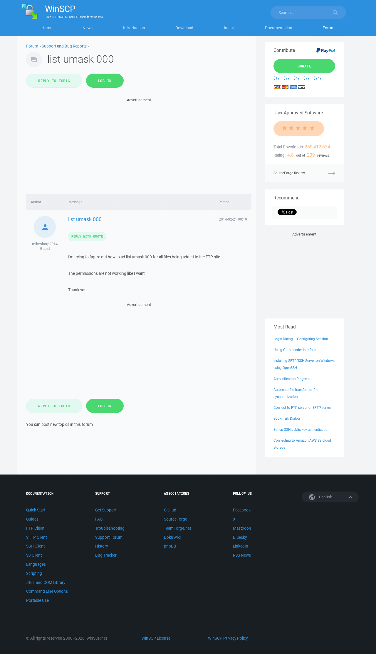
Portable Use (37, 600)
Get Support (105, 510)
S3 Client (34, 555)
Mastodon (242, 528)
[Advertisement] (138, 144)
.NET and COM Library (45, 582)
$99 (306, 78)
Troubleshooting (110, 528)
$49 (296, 78)
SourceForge (175, 519)
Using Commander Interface (294, 350)
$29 (286, 78)
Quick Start (35, 510)
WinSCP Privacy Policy (228, 638)
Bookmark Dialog (286, 418)
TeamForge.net (177, 528)
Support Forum (108, 537)
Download (184, 28)
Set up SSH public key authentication (301, 429)
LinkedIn (240, 546)
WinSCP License (156, 638)
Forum (329, 28)
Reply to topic (54, 80)
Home (46, 28)
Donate (304, 66)
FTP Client (35, 528)
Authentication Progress (291, 379)
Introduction (134, 28)
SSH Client (35, 546)
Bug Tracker (106, 555)
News (88, 28)
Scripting (34, 573)
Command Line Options (47, 591)
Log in (105, 80)
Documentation (278, 28)
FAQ (99, 519)
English (325, 496)
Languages (36, 564)
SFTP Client (36, 537)
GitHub (170, 510)
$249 (317, 78)
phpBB (170, 546)
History (101, 546)
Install (229, 28)
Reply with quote (87, 236)
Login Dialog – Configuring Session (300, 339)
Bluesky (240, 537)
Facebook (242, 510)
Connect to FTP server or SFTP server (302, 407)
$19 (276, 78)
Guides (32, 519)
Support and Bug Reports (64, 46)
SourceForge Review (289, 173)
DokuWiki (172, 537)
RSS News (242, 555)
